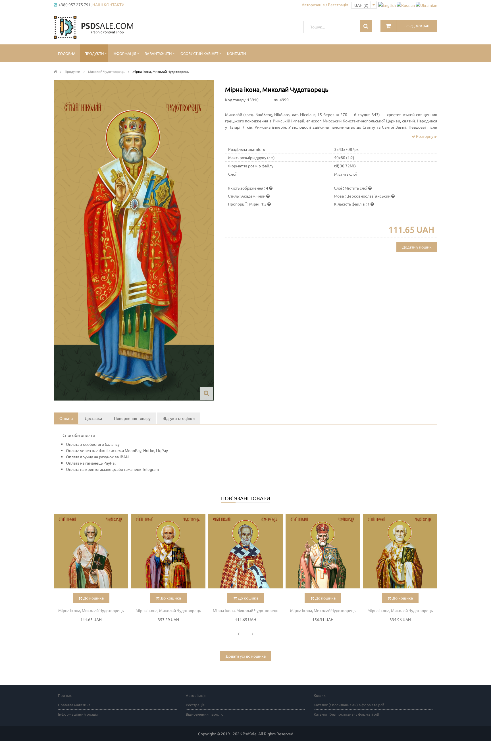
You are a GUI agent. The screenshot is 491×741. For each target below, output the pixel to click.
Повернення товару (132, 418)
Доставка (93, 418)
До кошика (93, 597)
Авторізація (196, 695)
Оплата (66, 418)
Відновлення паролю (205, 714)
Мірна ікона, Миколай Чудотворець (91, 610)
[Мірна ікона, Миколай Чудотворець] (91, 551)
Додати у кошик (417, 246)
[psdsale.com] (93, 26)
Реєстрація (195, 704)
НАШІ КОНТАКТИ (108, 4)
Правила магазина (74, 704)
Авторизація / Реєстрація (325, 4)
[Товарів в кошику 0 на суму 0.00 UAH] (388, 26)
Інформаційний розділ (78, 714)
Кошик (320, 695)
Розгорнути (426, 136)
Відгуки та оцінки (179, 418)
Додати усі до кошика (246, 655)
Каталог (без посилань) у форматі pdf (347, 714)
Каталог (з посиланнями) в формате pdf (349, 704)
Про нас (65, 695)
